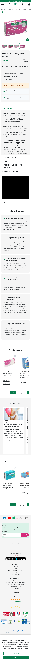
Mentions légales (15, 581)
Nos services (15, 550)
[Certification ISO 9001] (9, 614)
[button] (2, 4)
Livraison (15, 566)
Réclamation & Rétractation (15, 570)
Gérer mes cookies (15, 588)
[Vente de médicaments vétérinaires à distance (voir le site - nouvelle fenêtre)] (4, 621)
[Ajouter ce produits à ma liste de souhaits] (3, 12)
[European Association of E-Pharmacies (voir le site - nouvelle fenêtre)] (10, 631)
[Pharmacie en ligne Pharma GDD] (12, 4)
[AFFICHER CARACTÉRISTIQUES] (28, 157)
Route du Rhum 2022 (15, 553)
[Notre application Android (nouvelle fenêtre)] (20, 558)
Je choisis (16, 653)
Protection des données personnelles (15, 582)
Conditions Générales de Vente (15, 584)
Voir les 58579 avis (15, 601)
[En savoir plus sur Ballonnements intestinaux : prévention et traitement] (13, 413)
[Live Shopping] (14, 518)
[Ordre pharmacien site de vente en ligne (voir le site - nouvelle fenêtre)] (25, 614)
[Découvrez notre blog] (22, 518)
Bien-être (6, 420)
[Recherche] (22, 4)
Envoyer (25, 534)
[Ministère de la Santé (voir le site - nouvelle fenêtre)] (18, 614)
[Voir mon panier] (29, 4)
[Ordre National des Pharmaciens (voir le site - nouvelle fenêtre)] (10, 622)
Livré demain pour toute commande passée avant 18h (16, 91)
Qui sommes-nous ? (15, 546)
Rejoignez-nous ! (15, 555)
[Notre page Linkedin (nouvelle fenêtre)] (4, 518)
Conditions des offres (15, 586)
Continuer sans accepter (7, 637)
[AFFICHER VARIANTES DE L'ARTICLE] (28, 171)
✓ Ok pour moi (16, 657)
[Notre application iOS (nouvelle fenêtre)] (10, 558)
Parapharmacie (15, 552)
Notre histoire (15, 548)
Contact (15, 572)
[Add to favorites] (15, 356)
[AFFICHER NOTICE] (28, 161)
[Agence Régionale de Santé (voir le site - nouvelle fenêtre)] (17, 621)
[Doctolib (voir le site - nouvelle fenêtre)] (20, 630)
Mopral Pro (6, 371)
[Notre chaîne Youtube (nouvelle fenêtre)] (9, 518)
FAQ (15, 568)
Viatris (5, 60)
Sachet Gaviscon (7, 483)
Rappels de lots (15, 574)
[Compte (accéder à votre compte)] (26, 4)
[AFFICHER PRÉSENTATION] (28, 108)
